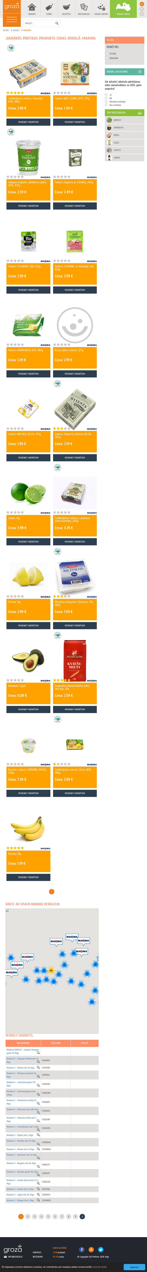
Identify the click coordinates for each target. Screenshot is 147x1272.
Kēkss (116, 135)
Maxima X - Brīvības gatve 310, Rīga (22, 1171)
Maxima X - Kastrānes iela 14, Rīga (22, 1154)
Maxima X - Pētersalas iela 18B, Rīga (23, 1109)
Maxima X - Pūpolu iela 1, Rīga (20, 1135)
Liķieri (117, 157)
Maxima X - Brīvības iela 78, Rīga (21, 1141)
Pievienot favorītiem (28, 122)
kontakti (37, 1252)
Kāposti (117, 120)
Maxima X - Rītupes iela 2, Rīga (20, 1200)
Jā (111, 95)
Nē (111, 98)
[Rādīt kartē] (38, 1052)
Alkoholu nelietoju (117, 101)
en (142, 14)
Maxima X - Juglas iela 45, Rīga (20, 1194)
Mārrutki (118, 127)
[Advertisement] (124, 182)
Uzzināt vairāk (100, 1266)
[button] (27, 958)
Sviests (117, 150)
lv (142, 4)
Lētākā (113, 53)
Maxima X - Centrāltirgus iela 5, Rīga (23, 1126)
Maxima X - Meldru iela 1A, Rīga (21, 1067)
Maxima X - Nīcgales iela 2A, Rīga (21, 1163)
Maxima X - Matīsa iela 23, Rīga (20, 1149)
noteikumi (38, 1256)
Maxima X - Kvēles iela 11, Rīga (20, 1189)
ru (142, 9)
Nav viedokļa (115, 105)
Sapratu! (134, 1267)
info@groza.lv (15, 1256)
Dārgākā (114, 58)
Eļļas (116, 142)
